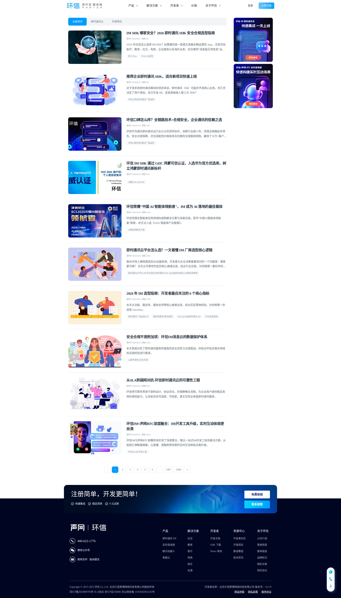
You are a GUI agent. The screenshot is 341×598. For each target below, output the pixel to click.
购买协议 (262, 570)
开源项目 (117, 21)
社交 (190, 538)
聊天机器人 (169, 551)
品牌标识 (262, 557)
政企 (190, 564)
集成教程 (238, 551)
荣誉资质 (262, 545)
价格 (194, 5)
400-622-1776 (86, 541)
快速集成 (80, 503)
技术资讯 (238, 557)
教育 (190, 545)
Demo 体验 (216, 551)
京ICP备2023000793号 (81, 592)
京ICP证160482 (113, 592)
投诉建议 (94, 559)
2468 (178, 469)
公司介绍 (262, 538)
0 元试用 (114, 503)
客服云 (166, 557)
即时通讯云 (97, 21)
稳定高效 (97, 503)
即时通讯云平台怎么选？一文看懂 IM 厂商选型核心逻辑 (169, 250)
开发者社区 (239, 538)
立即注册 (266, 5)
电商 (190, 557)
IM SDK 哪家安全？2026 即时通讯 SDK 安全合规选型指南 (170, 33)
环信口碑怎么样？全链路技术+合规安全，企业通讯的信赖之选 (174, 120)
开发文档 (215, 538)
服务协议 (266, 592)
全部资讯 (77, 21)
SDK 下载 (215, 545)
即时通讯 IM (169, 538)
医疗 (190, 551)
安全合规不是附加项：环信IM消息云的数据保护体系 (166, 337)
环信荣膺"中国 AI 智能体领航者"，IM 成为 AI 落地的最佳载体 (174, 207)
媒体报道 (262, 551)
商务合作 (82, 559)
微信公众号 (83, 550)
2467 (168, 469)
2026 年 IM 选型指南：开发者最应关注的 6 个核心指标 (167, 293)
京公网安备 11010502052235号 (138, 592)
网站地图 (239, 592)
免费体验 (257, 494)
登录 (250, 5)
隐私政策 (253, 592)
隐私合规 (262, 564)
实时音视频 (169, 545)
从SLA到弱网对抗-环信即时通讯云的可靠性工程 (163, 380)
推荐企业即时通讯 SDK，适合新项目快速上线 (161, 76)
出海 (190, 570)
